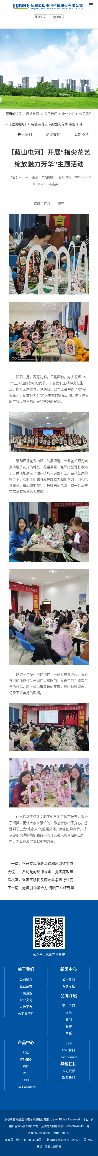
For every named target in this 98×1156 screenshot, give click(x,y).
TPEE (26, 1080)
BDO (26, 1052)
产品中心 (26, 1042)
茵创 (68, 1019)
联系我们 (68, 1078)
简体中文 (40, 17)
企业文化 (68, 114)
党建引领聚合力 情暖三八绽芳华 (48, 888)
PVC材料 (68, 1050)
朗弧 (68, 1033)
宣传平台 (26, 1007)
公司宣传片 (26, 1013)
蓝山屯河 (68, 1006)
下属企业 (26, 993)
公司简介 (26, 979)
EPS (68, 1043)
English (56, 17)
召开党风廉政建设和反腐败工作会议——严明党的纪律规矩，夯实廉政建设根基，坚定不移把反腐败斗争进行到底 (40, 872)
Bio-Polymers (26, 1087)
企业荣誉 (26, 986)
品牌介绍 (68, 996)
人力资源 (68, 1071)
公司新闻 (68, 979)
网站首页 (32, 114)
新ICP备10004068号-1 (30, 1140)
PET (26, 1073)
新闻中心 (68, 969)
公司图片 (85, 114)
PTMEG (26, 1059)
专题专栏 (68, 986)
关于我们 (50, 114)
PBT (26, 1066)
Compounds (68, 1057)
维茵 (68, 1012)
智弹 (68, 1026)
